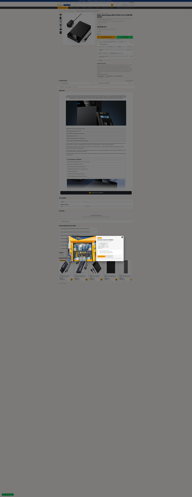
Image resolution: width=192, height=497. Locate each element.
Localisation (102, 256)
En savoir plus (109, 256)
